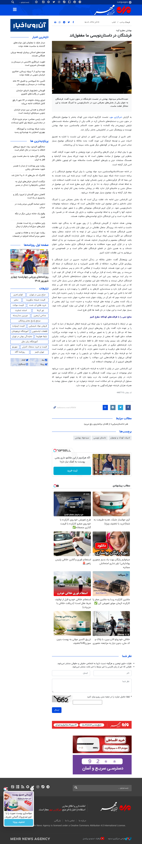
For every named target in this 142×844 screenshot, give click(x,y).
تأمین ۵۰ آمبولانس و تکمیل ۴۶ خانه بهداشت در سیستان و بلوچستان (29, 82)
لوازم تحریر (18, 294)
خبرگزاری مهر (116, 117)
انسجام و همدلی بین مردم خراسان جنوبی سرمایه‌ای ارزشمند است (29, 111)
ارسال (56, 710)
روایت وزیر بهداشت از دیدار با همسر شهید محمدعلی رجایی (29, 167)
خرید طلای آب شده (37, 305)
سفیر (16, 300)
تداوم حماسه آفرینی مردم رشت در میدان (30, 205)
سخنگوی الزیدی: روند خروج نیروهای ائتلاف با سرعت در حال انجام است (29, 148)
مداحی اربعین (40, 315)
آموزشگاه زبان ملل (29, 341)
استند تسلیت (21, 310)
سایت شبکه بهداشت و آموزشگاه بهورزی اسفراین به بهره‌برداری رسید (29, 130)
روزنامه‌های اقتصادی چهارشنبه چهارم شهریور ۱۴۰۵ (32, 279)
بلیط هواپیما (41, 336)
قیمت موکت (18, 305)
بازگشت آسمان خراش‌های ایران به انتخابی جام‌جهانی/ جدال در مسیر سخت (30, 185)
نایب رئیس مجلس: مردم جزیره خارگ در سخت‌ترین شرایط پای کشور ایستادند (28, 121)
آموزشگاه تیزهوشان (20, 331)
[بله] (43, 787)
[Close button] (32, 789)
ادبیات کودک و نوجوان (120, 438)
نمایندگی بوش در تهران (22, 336)
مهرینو (14, 347)
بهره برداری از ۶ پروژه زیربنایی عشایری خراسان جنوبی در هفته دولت (28, 73)
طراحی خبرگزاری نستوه (116, 838)
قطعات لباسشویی (39, 331)
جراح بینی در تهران (37, 294)
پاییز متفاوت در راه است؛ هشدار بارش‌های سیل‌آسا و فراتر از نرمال (30, 225)
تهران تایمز (39, 352)
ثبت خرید (72, 471)
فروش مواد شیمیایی (38, 326)
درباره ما (82, 820)
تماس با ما (69, 820)
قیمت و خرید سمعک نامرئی (34, 347)
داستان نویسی (100, 438)
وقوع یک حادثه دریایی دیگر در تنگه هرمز (30, 215)
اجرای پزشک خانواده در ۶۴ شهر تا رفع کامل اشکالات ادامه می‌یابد (29, 102)
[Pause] (96, 472)
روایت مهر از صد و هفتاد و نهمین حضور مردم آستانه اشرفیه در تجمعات (28, 234)
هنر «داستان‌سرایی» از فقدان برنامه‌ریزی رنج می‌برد (106, 424)
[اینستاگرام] (38, 787)
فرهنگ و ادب (125, 22)
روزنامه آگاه (20, 352)
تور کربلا (40, 310)
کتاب (114, 22)
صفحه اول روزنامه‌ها (36, 245)
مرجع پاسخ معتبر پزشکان (30, 321)
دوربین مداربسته (20, 315)
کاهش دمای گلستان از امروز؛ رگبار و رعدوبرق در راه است (29, 196)
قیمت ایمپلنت (18, 326)
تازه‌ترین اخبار (40, 37)
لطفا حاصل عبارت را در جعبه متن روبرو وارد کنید (109, 697)
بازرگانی (57, 820)
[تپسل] (55, 450)
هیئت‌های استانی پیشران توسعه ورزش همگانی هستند (28, 54)
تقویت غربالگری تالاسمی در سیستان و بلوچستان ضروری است (28, 63)
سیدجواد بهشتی (82, 438)
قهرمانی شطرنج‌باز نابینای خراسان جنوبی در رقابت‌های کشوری (30, 92)
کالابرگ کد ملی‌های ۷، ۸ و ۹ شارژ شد (28, 175)
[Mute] (101, 472)
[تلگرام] (48, 787)
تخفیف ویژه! (19, 822)
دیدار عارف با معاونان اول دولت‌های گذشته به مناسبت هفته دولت (29, 44)
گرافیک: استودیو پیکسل (92, 838)
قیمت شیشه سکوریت (35, 300)
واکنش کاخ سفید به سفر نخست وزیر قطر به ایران (28, 158)
